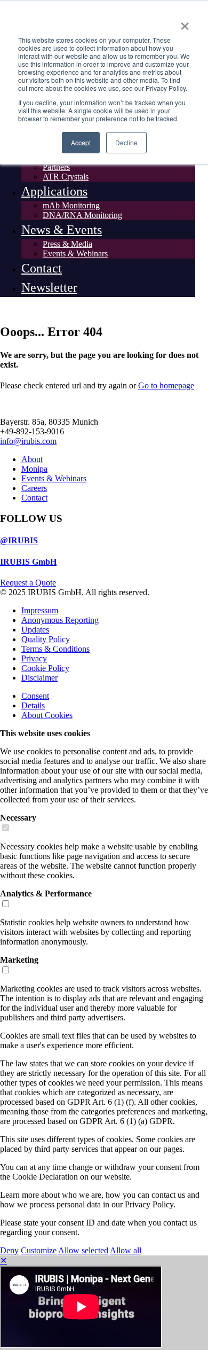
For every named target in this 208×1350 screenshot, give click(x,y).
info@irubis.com (28, 441)
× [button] (185, 22)
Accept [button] (81, 142)
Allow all (125, 1250)
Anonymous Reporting (60, 620)
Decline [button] (126, 142)
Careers (34, 488)
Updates (35, 629)
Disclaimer (39, 677)
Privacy (34, 658)
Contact (34, 497)
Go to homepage (166, 385)
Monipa (34, 468)
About (32, 459)
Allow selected (83, 1250)
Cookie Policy (45, 668)
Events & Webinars (53, 478)
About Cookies (47, 715)
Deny (9, 1250)
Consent (35, 695)
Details (33, 705)
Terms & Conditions (55, 648)
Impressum (39, 610)
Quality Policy (45, 639)
